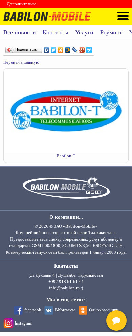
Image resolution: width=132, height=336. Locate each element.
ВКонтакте (65, 310)
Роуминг (111, 32)
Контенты (55, 32)
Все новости (19, 32)
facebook (32, 310)
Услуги (84, 32)
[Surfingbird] (89, 48)
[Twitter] (53, 48)
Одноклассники (103, 310)
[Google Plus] (82, 48)
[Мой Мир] (67, 48)
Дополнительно (22, 4)
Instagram (23, 323)
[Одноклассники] (60, 48)
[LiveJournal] (75, 48)
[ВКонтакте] (46, 48)
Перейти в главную (21, 62)
